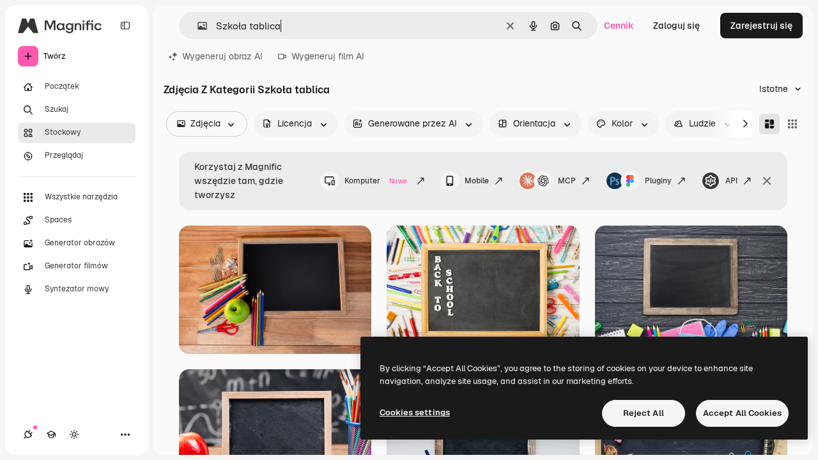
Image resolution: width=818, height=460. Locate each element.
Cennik (619, 25)
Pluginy (658, 181)
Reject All (643, 413)
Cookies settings (415, 412)
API (731, 181)
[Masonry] (769, 124)
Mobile (477, 181)
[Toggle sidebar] (125, 25)
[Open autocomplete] (197, 26)
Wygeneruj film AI (327, 56)
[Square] (792, 124)
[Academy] (51, 434)
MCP (567, 181)
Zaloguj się (676, 25)
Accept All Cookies (742, 413)
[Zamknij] (767, 181)
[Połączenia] (28, 434)
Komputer (375, 181)
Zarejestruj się (761, 25)
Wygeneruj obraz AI (222, 56)
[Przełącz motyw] (74, 434)
